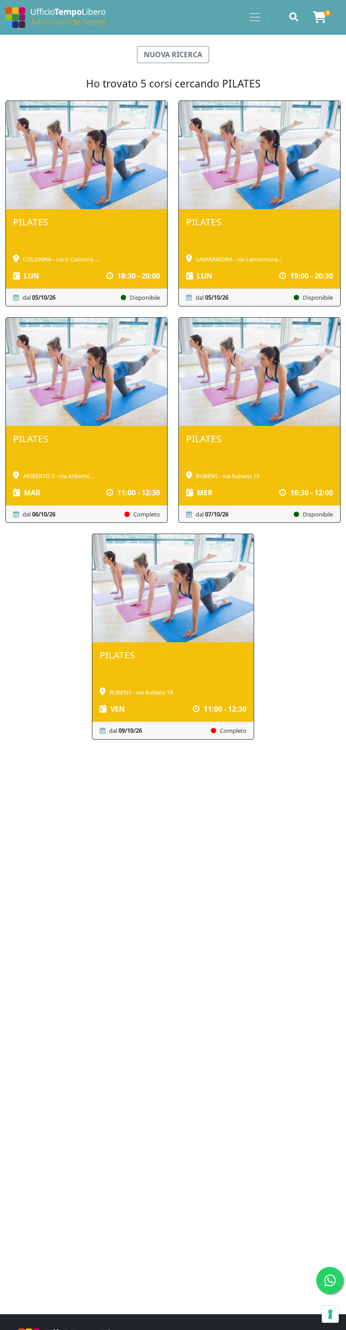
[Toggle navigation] (255, 17)
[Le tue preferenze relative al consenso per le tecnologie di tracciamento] (330, 1314)
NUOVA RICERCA (173, 54)
